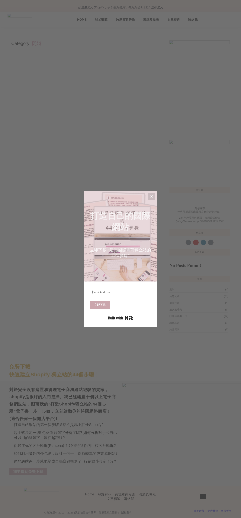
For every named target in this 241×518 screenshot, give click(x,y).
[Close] (151, 196)
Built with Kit (120, 318)
